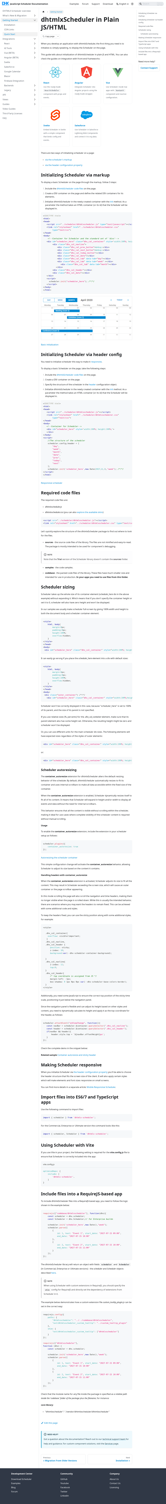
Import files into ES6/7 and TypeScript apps (149, 42)
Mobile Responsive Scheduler (101, 1087)
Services (109, 1443)
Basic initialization (49, 344)
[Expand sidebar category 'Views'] (35, 99)
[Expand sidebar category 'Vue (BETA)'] (35, 53)
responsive (96, 361)
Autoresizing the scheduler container (59, 857)
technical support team (114, 1439)
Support (96, 3)
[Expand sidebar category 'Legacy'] (35, 90)
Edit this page (51, 1423)
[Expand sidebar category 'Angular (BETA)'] (35, 57)
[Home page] (43, 12)
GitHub (63, 1479)
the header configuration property (91, 1072)
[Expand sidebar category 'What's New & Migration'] (35, 15)
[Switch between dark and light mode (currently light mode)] (132, 4)
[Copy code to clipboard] (129, 215)
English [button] (122, 3)
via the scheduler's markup (58, 159)
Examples (74, 3)
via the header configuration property (63, 165)
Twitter (63, 1491)
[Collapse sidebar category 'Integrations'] (35, 39)
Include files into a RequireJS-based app (150, 52)
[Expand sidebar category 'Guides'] (35, 104)
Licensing (114, 1487)
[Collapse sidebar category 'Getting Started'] (35, 20)
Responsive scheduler (51, 483)
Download (108, 3)
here (53, 1272)
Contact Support (149, 67)
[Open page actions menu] (58, 36)
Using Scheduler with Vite (148, 48)
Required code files (146, 26)
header (92, 384)
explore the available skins (90, 512)
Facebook (65, 1487)
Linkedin (64, 1495)
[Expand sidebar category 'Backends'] (35, 85)
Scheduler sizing (145, 30)
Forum (85, 3)
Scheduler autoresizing (149, 34)
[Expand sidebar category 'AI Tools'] (35, 48)
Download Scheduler (21, 1479)
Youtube (64, 1483)
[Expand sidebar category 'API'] (35, 95)
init (111, 201)
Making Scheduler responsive (150, 37)
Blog (13, 1487)
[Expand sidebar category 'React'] (35, 43)
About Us (114, 1479)
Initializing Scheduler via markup (148, 14)
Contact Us (115, 1483)
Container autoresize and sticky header (76, 1055)
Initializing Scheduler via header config (151, 21)
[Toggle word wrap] (124, 215)
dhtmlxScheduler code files (70, 188)
